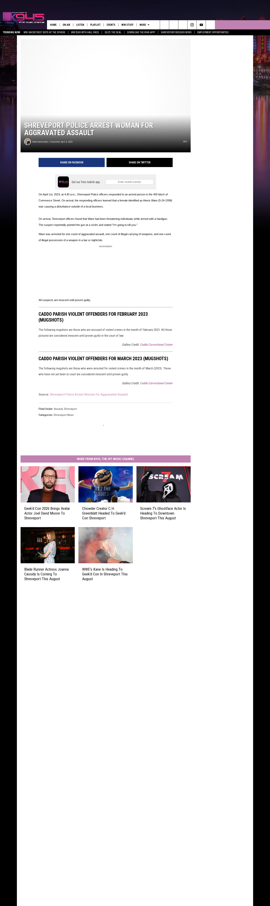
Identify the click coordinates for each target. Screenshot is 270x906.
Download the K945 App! (141, 32)
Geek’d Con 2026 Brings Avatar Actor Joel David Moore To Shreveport (47, 513)
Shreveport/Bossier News (176, 32)
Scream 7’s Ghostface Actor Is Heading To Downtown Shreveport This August (163, 513)
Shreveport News (64, 414)
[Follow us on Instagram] (192, 24)
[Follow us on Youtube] (201, 24)
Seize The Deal (113, 32)
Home (53, 24)
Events (111, 24)
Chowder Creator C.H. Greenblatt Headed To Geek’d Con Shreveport (103, 513)
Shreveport (70, 408)
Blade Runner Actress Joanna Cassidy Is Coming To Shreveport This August (46, 574)
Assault (58, 408)
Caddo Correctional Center (156, 344)
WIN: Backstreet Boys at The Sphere (44, 32)
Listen (80, 24)
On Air (66, 24)
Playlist (95, 24)
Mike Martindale (40, 141)
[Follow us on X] (210, 24)
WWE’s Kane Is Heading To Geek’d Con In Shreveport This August (105, 574)
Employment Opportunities (213, 32)
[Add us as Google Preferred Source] (173, 24)
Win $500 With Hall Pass (85, 32)
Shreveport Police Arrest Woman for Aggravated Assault (89, 394)
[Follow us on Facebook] (182, 24)
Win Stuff (127, 24)
